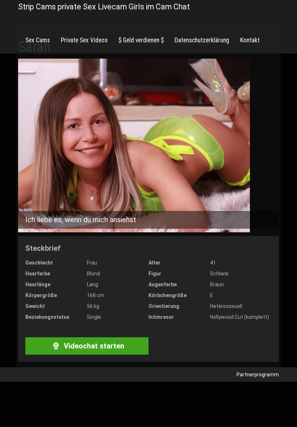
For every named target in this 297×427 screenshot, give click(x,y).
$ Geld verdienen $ (141, 40)
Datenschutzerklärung (202, 40)
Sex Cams (37, 40)
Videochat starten (93, 346)
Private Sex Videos (84, 40)
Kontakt (250, 40)
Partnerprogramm (258, 374)
